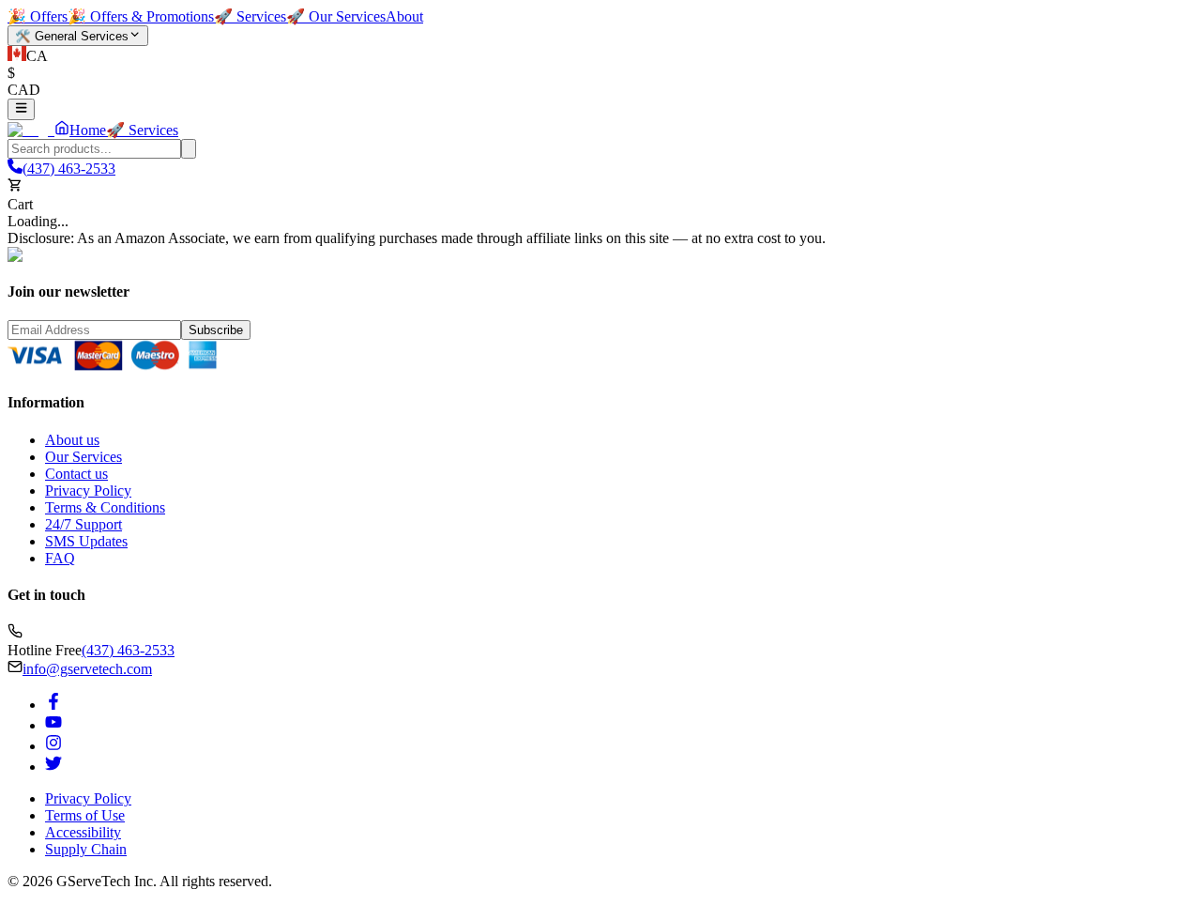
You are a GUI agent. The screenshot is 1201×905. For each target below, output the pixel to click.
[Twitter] (53, 767)
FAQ (60, 558)
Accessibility (83, 832)
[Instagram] (53, 746)
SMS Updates (86, 541)
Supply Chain (86, 849)
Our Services (83, 457)
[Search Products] (188, 149)
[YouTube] (53, 725)
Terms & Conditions (105, 507)
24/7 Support (83, 524)
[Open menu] (21, 109)
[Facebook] (53, 705)
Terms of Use (85, 815)
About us (72, 440)
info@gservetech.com (87, 669)
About (404, 16)
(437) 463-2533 (128, 650)
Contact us (76, 474)
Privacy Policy (88, 491)
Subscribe (216, 330)
